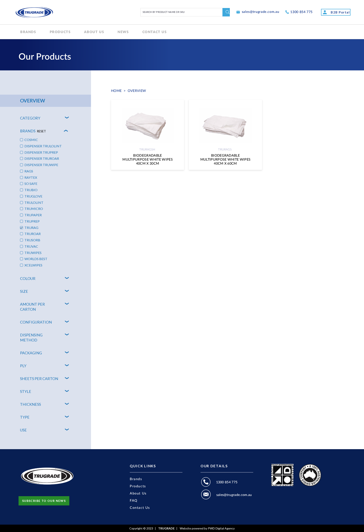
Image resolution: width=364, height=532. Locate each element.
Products (138, 486)
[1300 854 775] (208, 482)
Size (24, 291)
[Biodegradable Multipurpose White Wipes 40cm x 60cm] (225, 135)
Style (25, 391)
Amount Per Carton (32, 307)
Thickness (30, 404)
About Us (138, 493)
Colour (27, 278)
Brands (33, 131)
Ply (23, 365)
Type (24, 417)
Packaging (31, 353)
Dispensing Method (31, 337)
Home (116, 91)
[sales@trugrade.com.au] (208, 495)
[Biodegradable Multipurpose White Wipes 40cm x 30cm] (147, 135)
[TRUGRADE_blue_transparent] (34, 12)
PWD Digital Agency (221, 528)
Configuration (36, 322)
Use (23, 430)
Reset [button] (41, 131)
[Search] (226, 12)
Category (30, 118)
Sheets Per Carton (39, 378)
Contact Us (140, 507)
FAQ (134, 500)
